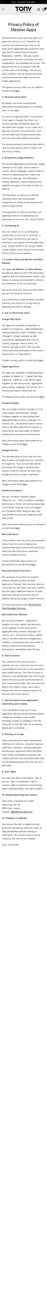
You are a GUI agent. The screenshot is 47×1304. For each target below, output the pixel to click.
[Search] (39, 9)
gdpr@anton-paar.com (22, 812)
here (17, 91)
